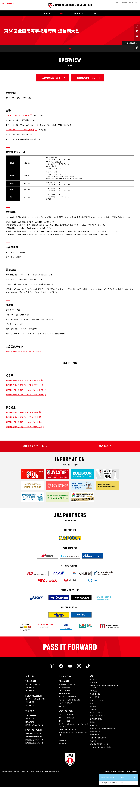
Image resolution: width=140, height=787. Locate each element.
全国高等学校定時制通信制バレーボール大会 (22, 351)
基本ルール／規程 (64, 721)
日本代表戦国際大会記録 (33, 737)
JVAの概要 (93, 682)
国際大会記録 (29, 722)
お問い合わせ (39, 771)
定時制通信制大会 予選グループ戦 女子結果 (22, 417)
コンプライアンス (96, 713)
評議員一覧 (93, 725)
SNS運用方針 (24, 771)
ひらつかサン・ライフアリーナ (17, 115)
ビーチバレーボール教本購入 (68, 729)
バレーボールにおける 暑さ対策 (69, 700)
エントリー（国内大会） (67, 715)
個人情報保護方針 (7, 771)
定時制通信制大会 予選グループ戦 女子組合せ (23, 385)
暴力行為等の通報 (50, 771)
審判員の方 (62, 743)
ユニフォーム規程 (64, 687)
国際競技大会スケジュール (34, 740)
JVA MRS (124, 2)
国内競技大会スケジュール (34, 725)
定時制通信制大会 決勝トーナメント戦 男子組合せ (25, 390)
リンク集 (31, 771)
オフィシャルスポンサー (98, 716)
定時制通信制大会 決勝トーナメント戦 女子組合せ (25, 394)
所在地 (58, 771)
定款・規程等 (94, 697)
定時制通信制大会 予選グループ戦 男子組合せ (23, 380)
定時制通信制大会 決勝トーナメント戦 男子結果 (24, 422)
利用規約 (16, 771)
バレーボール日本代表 (32, 684)
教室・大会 (62, 706)
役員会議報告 (94, 735)
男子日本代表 (29, 687)
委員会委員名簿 (95, 731)
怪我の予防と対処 (64, 694)
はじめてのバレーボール (67, 684)
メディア (117, 2)
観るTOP (29, 710)
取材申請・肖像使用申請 (98, 738)
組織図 (92, 722)
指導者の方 (62, 740)
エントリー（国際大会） (67, 718)
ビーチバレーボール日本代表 (35, 699)
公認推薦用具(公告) (96, 719)
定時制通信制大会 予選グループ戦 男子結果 (22, 412)
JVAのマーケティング (97, 700)
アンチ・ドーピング (65, 703)
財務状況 (93, 710)
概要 (70, 49)
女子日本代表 (29, 690)
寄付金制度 (93, 679)
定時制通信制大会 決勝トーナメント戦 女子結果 (24, 426)
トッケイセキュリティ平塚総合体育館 (20, 129)
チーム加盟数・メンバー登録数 (100, 747)
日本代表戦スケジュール (33, 734)
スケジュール (29, 719)
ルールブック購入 (64, 690)
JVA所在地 (93, 691)
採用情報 (93, 741)
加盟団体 (93, 706)
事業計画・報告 (95, 694)
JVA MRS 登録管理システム (99, 744)
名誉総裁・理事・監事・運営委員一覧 (102, 728)
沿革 (91, 703)
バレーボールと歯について (67, 697)
